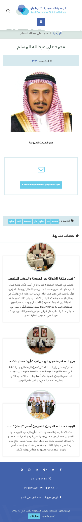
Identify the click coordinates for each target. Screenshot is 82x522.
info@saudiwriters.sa (39, 488)
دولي (41, 221)
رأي (35, 221)
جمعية (55, 221)
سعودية (27, 221)
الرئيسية (57, 33)
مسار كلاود (34, 516)
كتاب (19, 221)
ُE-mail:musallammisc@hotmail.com (41, 185)
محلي (11, 221)
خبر (48, 221)
